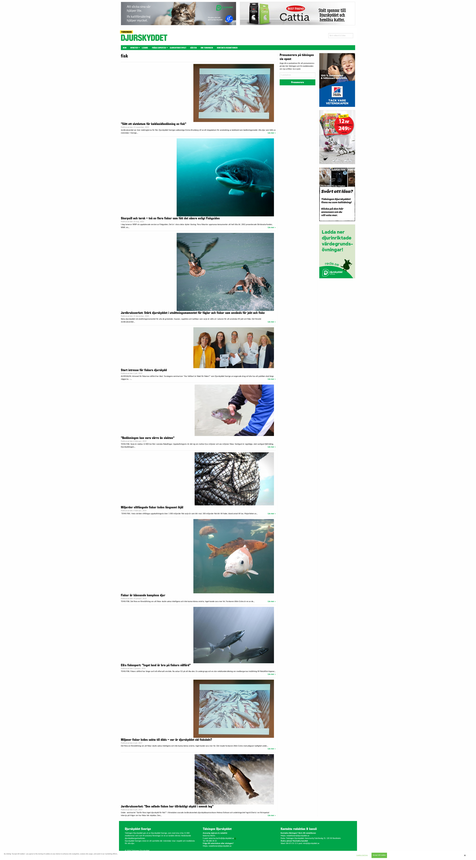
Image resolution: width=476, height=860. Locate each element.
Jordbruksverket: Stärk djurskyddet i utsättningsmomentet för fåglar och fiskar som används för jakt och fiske (193, 313)
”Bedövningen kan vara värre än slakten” (147, 438)
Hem (124, 48)
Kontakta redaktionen (227, 48)
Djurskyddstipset (178, 48)
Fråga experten (159, 48)
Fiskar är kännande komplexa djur (143, 595)
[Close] (465, 855)
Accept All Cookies (379, 855)
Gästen (193, 48)
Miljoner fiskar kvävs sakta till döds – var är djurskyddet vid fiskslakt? (166, 740)
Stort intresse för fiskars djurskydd (144, 370)
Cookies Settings (362, 855)
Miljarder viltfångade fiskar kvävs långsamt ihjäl (152, 507)
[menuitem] (124, 47)
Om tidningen (207, 48)
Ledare (145, 48)
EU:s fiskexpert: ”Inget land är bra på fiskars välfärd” (156, 665)
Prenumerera (297, 82)
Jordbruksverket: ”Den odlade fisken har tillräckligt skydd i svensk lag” (167, 806)
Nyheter (134, 48)
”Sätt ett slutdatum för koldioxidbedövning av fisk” (153, 124)
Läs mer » (272, 133)
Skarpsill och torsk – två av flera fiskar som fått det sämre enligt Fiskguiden (170, 218)
